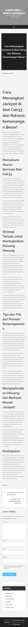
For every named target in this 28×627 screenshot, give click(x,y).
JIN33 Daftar (9, 596)
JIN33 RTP (8, 602)
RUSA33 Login (9, 593)
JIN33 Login (9, 604)
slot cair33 (20, 138)
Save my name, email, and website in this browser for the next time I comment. (14, 567)
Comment (6, 522)
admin (5, 485)
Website (5, 557)
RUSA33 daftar (10, 607)
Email (4, 549)
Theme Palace (16, 624)
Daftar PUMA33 (10, 599)
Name (5, 540)
